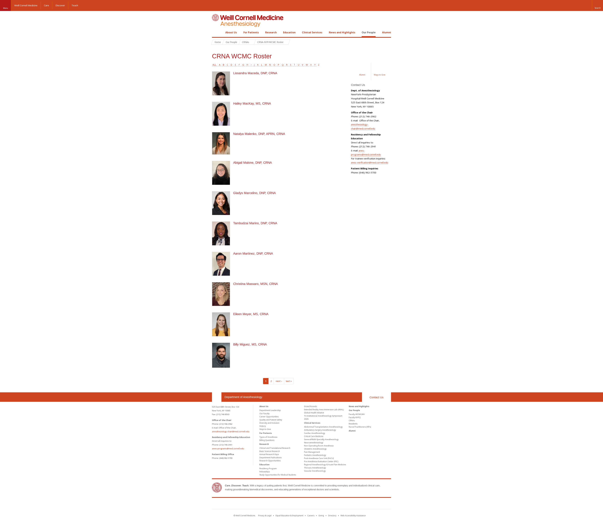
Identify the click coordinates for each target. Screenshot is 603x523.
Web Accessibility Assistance (353, 515)
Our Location (216, 397)
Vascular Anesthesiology (315, 471)
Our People (369, 32)
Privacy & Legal (265, 515)
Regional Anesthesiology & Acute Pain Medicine (325, 464)
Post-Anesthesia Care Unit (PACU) (319, 458)
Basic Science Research (269, 451)
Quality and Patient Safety (270, 419)
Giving (321, 515)
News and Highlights (342, 32)
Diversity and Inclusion (269, 423)
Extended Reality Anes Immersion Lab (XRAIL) (324, 409)
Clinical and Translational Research (274, 448)
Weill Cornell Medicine (26, 5)
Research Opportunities (270, 460)
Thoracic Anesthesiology (315, 467)
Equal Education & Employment (289, 515)
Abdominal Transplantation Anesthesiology (323, 427)
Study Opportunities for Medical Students (277, 474)
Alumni (386, 32)
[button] (597, 5)
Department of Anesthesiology (243, 397)
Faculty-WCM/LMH (357, 414)
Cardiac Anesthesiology (314, 433)
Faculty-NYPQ (355, 417)
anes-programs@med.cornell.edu (228, 448)
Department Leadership (270, 410)
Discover (60, 5)
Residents (353, 423)
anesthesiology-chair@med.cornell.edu (230, 431)
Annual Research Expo (269, 454)
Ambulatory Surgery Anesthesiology (320, 430)
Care (46, 5)
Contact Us (376, 397)
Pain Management (312, 452)
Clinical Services (312, 32)
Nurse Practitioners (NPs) (360, 427)
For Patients (251, 32)
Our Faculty (264, 413)
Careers (310, 515)
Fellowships (264, 471)
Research (271, 32)
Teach (74, 5)
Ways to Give (265, 429)
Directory (332, 515)
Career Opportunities (269, 416)
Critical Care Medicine (313, 436)
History (262, 426)
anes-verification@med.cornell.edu (369, 162)
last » (289, 381)
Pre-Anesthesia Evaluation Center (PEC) (321, 461)
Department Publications (270, 457)
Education (289, 32)
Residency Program (268, 468)
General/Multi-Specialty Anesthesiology (321, 439)
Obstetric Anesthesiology (315, 449)
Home (215, 32)
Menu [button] (5, 8)
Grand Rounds (310, 406)
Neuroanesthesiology (313, 442)
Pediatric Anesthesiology (315, 455)
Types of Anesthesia (268, 437)
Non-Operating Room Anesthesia (319, 445)
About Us (231, 32)
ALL (214, 64)
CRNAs (352, 420)
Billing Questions (266, 440)
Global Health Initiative (314, 412)
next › (279, 381)
